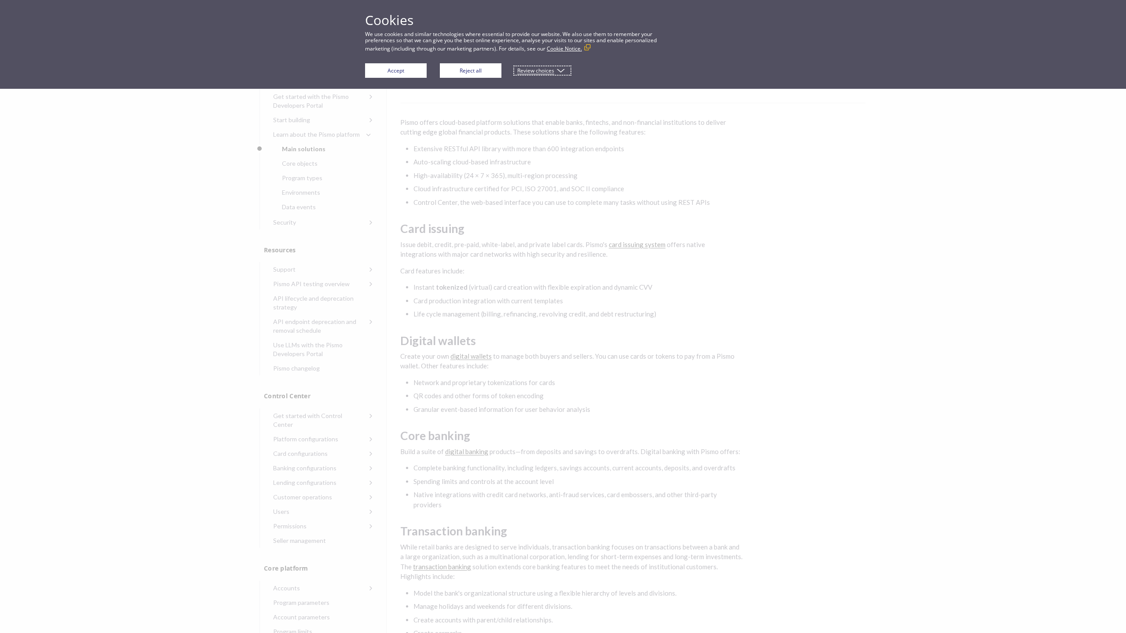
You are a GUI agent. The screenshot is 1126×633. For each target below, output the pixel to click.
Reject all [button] (471, 70)
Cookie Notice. (564, 48)
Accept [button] (396, 70)
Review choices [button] (535, 70)
